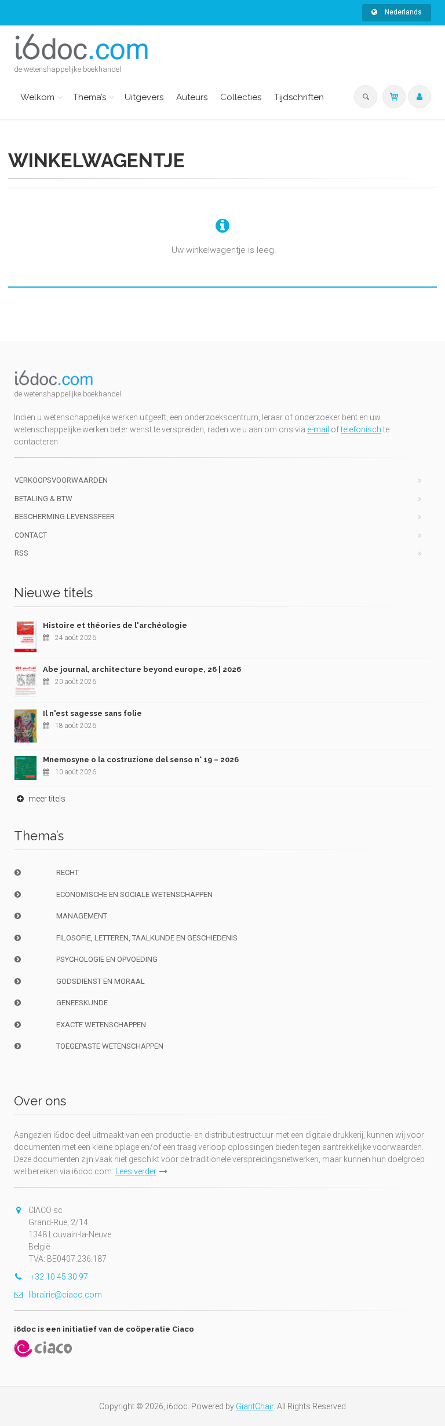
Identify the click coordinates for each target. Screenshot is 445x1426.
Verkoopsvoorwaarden (61, 480)
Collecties (240, 97)
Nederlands (402, 12)
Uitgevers (144, 97)
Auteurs (191, 97)
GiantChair (254, 1406)
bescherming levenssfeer (64, 516)
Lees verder (135, 1171)
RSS (21, 553)
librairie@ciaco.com (65, 1294)
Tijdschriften (299, 97)
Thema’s (89, 97)
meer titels (46, 798)
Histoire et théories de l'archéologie (115, 625)
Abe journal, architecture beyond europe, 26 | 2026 (142, 669)
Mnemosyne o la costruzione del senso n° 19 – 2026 (141, 759)
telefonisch (361, 429)
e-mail (318, 429)
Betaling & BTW (43, 498)
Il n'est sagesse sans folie (92, 713)
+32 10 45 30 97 (58, 1276)
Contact (30, 535)
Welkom (37, 97)
